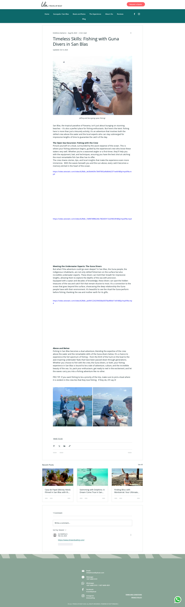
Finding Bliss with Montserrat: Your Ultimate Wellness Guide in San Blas (126, 491)
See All (140, 465)
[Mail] (83, 554)
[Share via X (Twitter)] (59, 446)
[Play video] (92, 192)
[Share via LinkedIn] (64, 446)
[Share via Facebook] (54, 446)
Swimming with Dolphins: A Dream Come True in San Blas (92, 491)
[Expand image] (72, 406)
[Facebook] (134, 14)
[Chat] (83, 560)
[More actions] (131, 33)
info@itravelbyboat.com (95, 556)
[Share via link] (70, 446)
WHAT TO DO (58, 439)
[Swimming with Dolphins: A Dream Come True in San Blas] (92, 477)
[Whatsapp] (82, 566)
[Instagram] (139, 14)
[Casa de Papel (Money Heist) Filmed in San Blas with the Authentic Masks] (57, 477)
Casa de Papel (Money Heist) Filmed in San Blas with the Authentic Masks (57, 491)
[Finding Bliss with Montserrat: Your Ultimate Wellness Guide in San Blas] (127, 477)
